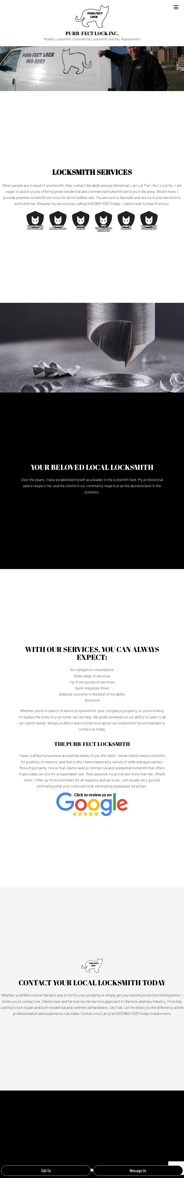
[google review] (92, 804)
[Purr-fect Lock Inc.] (92, 16)
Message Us (138, 1170)
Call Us (46, 1170)
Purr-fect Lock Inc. (92, 33)
